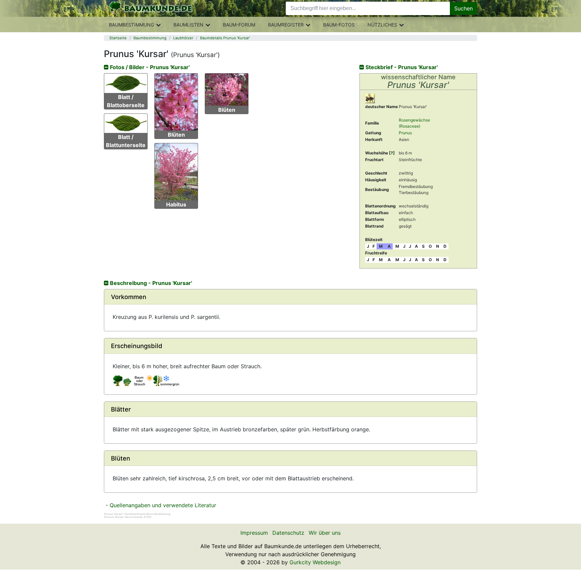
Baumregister (286, 25)
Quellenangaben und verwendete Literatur (163, 505)
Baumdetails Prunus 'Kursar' (225, 38)
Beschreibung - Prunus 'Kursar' (150, 283)
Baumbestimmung (131, 25)
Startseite (118, 38)
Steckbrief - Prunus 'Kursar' (401, 67)
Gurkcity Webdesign (315, 562)
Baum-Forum (239, 25)
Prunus (405, 132)
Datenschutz (288, 532)
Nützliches (382, 25)
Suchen (463, 8)
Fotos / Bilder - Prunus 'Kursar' (149, 67)
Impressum (254, 532)
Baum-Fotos (339, 25)
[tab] (290, 296)
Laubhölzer (183, 38)
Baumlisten (188, 25)
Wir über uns (325, 532)
